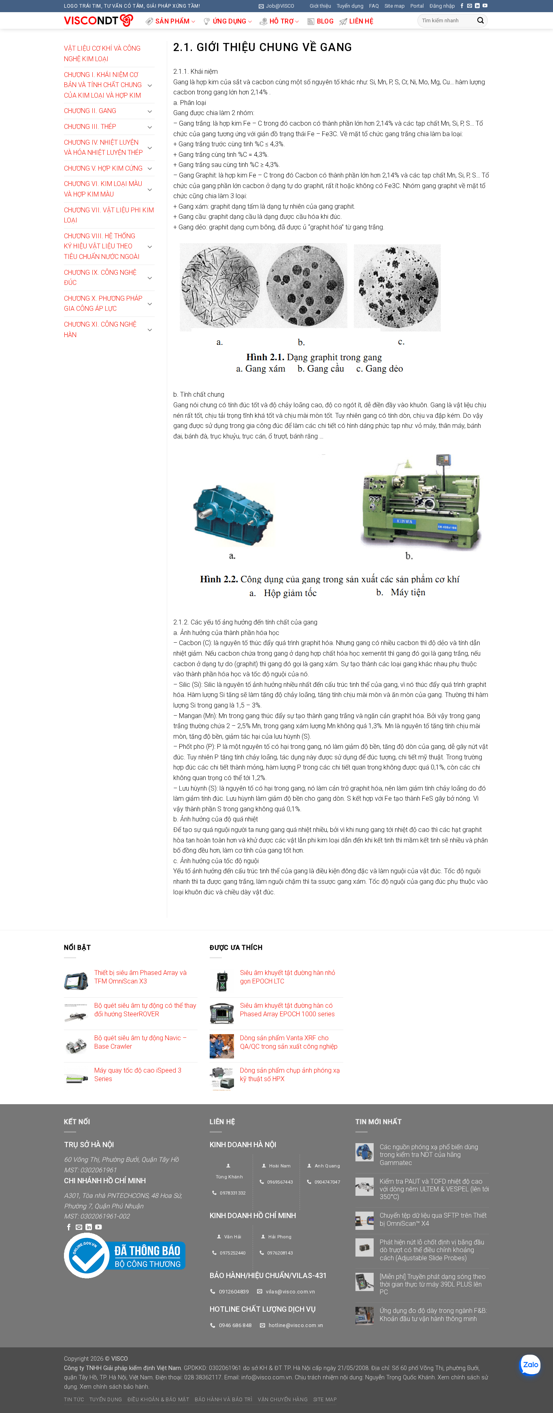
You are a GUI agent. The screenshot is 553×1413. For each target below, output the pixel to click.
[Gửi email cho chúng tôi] (469, 6)
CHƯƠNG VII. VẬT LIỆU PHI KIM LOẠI (109, 215)
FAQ (374, 6)
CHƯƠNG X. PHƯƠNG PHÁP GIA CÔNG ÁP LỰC (103, 304)
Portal (417, 6)
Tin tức (74, 1399)
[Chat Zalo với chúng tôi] (530, 1365)
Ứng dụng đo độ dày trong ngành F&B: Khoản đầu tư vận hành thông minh (433, 1314)
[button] (276, 6)
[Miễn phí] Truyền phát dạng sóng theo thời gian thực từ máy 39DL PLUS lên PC (433, 1284)
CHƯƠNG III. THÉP (90, 126)
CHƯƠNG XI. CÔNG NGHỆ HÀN (100, 330)
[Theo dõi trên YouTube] (485, 6)
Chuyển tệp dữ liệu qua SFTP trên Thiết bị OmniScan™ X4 (433, 1219)
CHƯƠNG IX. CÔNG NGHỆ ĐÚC (100, 278)
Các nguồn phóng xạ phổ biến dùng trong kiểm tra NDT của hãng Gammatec (429, 1154)
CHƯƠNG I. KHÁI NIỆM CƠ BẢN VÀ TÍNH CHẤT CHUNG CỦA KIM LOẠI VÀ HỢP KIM (103, 85)
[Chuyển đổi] (150, 85)
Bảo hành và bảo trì (224, 1399)
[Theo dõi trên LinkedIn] (477, 6)
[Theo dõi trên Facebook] (461, 6)
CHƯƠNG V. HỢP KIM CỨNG (103, 168)
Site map (395, 6)
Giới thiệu (320, 6)
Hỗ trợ (282, 21)
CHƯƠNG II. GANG (90, 111)
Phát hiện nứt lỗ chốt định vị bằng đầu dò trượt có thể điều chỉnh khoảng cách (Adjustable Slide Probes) (432, 1249)
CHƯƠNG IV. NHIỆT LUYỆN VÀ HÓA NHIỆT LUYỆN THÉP (103, 148)
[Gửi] (480, 21)
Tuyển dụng (350, 6)
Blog (325, 21)
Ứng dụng (230, 21)
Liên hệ (361, 21)
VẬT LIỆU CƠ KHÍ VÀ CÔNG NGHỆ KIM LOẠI (102, 54)
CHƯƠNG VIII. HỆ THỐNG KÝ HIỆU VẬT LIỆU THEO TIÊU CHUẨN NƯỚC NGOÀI (102, 246)
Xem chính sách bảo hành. (114, 1386)
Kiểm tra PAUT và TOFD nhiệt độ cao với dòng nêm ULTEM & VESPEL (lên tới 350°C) (434, 1189)
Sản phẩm (172, 21)
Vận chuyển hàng (283, 1399)
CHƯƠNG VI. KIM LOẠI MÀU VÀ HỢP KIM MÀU (103, 189)
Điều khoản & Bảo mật (158, 1399)
